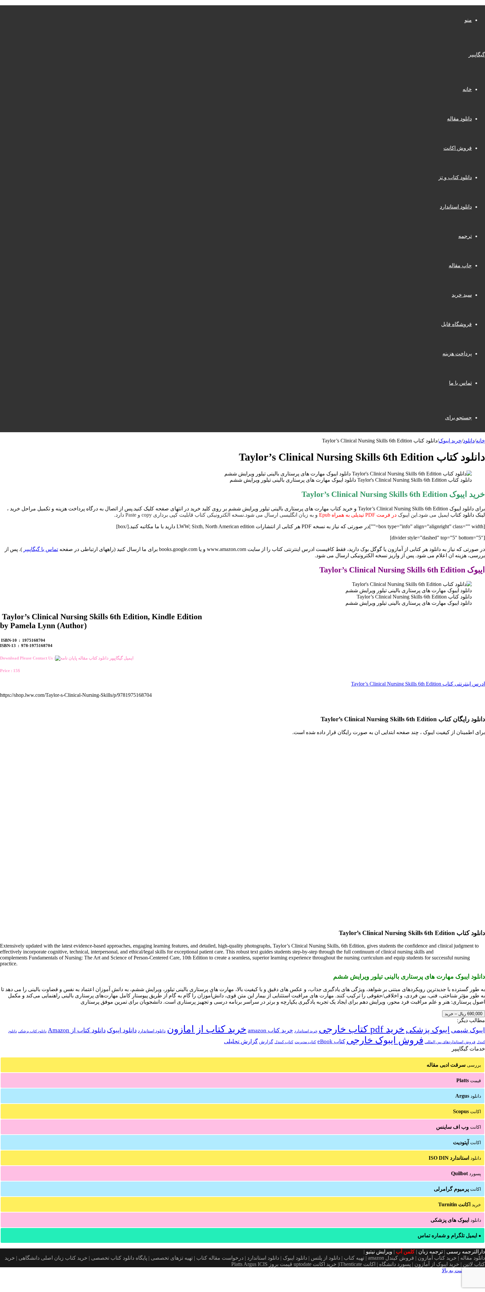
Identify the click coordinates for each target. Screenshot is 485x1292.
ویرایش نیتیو (379, 1251)
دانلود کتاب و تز (455, 177)
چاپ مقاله (460, 265)
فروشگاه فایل (456, 324)
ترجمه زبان (430, 1251)
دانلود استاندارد (456, 207)
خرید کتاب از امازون (206, 1029)
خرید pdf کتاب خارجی (361, 1029)
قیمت (468, 1080)
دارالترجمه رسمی (465, 1251)
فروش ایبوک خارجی (384, 1040)
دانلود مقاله (459, 118)
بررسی (454, 1065)
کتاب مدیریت (305, 1042)
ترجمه (465, 236)
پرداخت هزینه (457, 353)
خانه (467, 89)
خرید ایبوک (450, 440)
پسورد (466, 1173)
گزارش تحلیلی (241, 1041)
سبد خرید (462, 295)
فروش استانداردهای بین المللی (450, 1042)
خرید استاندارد (305, 1031)
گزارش (266, 1041)
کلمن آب (405, 1251)
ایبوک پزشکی (428, 1029)
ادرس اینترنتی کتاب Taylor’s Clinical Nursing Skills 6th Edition (418, 684)
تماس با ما (460, 383)
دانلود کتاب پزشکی (32, 1031)
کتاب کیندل (284, 1042)
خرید (459, 1204)
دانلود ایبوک (122, 1030)
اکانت (467, 1111)
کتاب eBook (331, 1041)
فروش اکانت (457, 148)
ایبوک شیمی (468, 1030)
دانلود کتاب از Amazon (77, 1030)
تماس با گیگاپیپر (40, 549)
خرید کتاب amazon (270, 1030)
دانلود (468, 440)
